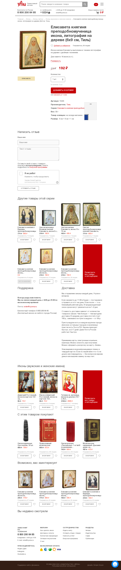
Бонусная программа (70, 538)
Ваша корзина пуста (96, 10)
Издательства (91, 533)
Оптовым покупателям (48, 538)
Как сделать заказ (47, 530)
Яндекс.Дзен (21, 548)
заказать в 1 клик (60, 95)
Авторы (88, 530)
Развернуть (56, 61)
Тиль (69, 105)
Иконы (28, 19)
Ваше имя (22, 137)
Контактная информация (49, 536)
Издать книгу (67, 530)
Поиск (84, 4)
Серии (88, 536)
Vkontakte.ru (21, 554)
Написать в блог (68, 536)
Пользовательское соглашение (64, 566)
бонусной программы (38, 167)
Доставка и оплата (47, 533)
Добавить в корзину (63, 90)
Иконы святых (38, 19)
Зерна (21, 4)
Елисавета (26, 78)
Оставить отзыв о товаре (71, 533)
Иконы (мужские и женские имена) (58, 19)
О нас (42, 541)
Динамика (35, 565)
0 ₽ (96, 4)
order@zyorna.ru (61, 13)
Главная (21, 19)
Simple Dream (98, 565)
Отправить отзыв (28, 188)
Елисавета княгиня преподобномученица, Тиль (77, 108)
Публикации (90, 538)
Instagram (20, 551)
